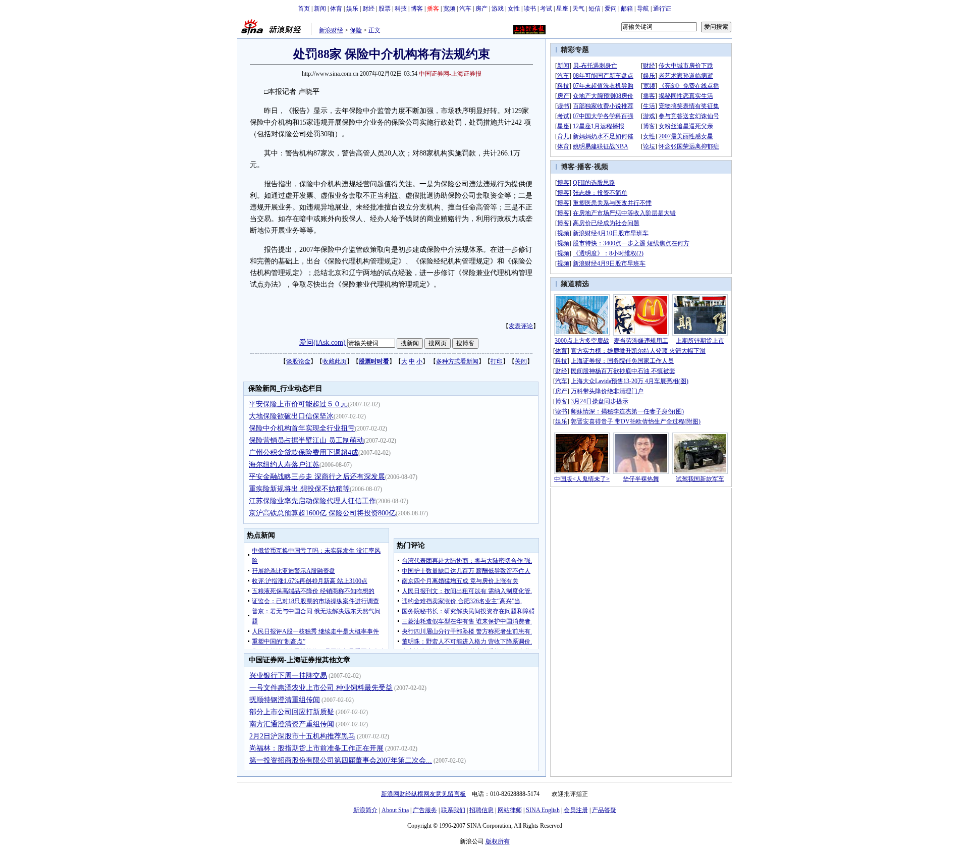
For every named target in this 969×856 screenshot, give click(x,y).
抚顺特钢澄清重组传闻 (284, 700)
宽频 (449, 8)
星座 (562, 8)
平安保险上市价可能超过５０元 (298, 404)
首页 (304, 8)
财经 (368, 8)
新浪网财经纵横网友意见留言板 (423, 793)
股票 (385, 8)
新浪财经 (331, 30)
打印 (497, 361)
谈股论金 (298, 361)
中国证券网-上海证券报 (450, 73)
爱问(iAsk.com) (322, 342)
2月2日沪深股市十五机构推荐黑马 (302, 736)
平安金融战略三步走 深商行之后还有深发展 (317, 476)
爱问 (611, 8)
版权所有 (498, 841)
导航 (643, 8)
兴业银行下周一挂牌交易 (288, 675)
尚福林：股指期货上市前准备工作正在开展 (316, 748)
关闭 (521, 361)
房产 (481, 8)
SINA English (543, 810)
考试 (546, 8)
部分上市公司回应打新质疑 (291, 712)
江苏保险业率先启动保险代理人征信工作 (312, 501)
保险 (356, 30)
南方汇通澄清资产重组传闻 (291, 724)
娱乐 (352, 8)
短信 (594, 8)
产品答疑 (604, 810)
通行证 (662, 8)
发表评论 (521, 326)
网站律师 (510, 810)
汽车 (465, 8)
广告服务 (425, 810)
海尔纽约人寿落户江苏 (284, 464)
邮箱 (627, 8)
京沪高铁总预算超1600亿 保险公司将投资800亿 (322, 513)
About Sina (395, 810)
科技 (401, 8)
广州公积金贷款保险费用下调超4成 (303, 452)
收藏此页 (334, 361)
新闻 (320, 8)
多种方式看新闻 (457, 361)
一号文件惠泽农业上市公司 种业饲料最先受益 (321, 687)
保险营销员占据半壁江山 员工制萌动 (306, 440)
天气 (578, 8)
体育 (336, 8)
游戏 (498, 8)
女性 (514, 8)
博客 (417, 8)
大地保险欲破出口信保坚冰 (291, 416)
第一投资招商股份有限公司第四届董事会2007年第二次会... (340, 760)
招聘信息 (481, 810)
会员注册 (576, 810)
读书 (530, 8)
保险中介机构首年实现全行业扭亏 (302, 428)
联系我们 (453, 810)
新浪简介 (365, 810)
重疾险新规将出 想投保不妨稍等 (299, 489)
